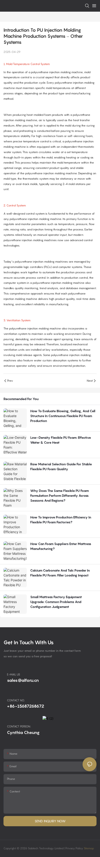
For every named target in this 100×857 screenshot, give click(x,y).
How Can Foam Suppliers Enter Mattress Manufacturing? (60, 546)
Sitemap (88, 848)
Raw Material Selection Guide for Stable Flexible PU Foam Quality (61, 466)
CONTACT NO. (16, 700)
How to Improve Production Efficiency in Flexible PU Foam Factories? (60, 519)
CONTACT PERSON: (19, 726)
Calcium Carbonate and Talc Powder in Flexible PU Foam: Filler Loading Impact (60, 572)
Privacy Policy (74, 848)
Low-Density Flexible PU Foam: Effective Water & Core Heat (60, 439)
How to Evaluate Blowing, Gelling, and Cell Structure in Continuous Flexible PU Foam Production (62, 416)
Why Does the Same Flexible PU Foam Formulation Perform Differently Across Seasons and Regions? (59, 495)
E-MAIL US (13, 674)
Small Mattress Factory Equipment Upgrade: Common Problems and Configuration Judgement (56, 602)
